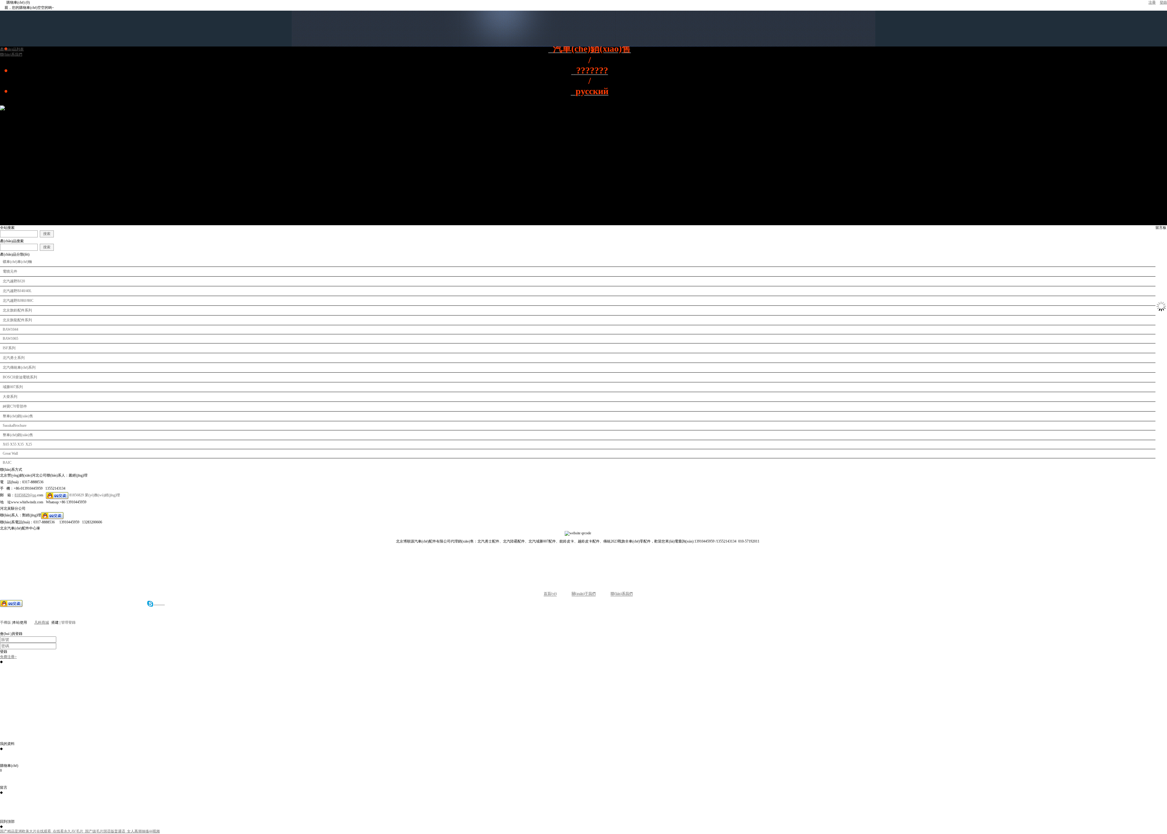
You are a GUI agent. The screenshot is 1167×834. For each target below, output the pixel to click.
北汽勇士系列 (14, 358)
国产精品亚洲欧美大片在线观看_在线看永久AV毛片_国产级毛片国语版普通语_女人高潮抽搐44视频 (80, 831)
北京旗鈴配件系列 (17, 310)
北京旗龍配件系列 (17, 320)
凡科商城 (41, 622)
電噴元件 (10, 271)
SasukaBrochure (14, 425)
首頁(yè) (550, 593)
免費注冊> (8, 657)
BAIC (7, 462)
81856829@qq (25, 495)
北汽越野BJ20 (14, 281)
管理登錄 (68, 622)
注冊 (1152, 2)
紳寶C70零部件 (15, 406)
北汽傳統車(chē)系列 (19, 367)
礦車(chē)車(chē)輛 (17, 262)
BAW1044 (10, 329)
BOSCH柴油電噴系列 (20, 377)
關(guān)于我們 (584, 593)
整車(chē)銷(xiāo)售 (18, 416)
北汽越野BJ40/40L (17, 291)
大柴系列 (10, 397)
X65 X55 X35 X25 (17, 444)
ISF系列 (9, 348)
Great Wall (10, 453)
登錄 (1163, 2)
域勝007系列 (13, 387)
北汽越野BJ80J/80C (18, 300)
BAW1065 (10, 338)
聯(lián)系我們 (622, 593)
